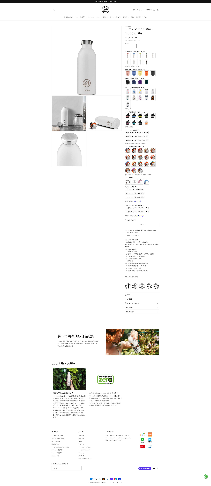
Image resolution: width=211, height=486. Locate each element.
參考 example (138, 201)
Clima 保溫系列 (56, 444)
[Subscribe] (80, 468)
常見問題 (81, 444)
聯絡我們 (81, 456)
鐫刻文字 (81, 438)
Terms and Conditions (85, 447)
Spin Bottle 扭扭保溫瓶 (58, 438)
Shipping (127, 40)
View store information (133, 235)
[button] (54, 9)
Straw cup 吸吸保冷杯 (58, 435)
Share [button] (128, 317)
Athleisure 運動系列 (57, 450)
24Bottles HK (95, 482)
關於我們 (81, 435)
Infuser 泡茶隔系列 (57, 453)
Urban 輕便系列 (56, 441)
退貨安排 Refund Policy (85, 458)
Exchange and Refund (84, 450)
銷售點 (81, 441)
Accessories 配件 (56, 456)
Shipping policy (118, 482)
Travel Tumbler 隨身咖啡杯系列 (60, 447)
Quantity (127, 43)
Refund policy (111, 482)
